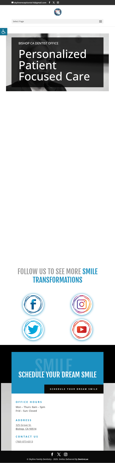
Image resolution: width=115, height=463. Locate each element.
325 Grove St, (24, 425)
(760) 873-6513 (24, 441)
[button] (3, 31)
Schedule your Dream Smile (74, 389)
